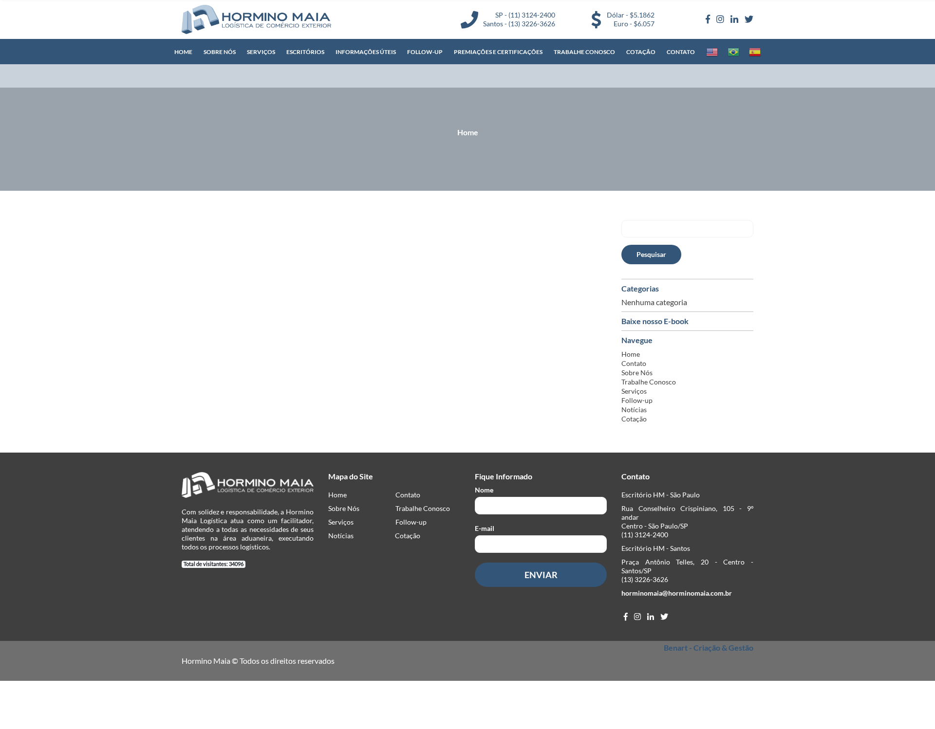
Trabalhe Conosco (584, 51)
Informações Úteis (366, 51)
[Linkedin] (734, 19)
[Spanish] (755, 52)
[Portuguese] (733, 52)
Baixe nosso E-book (655, 321)
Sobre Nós (220, 51)
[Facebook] (708, 19)
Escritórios (305, 51)
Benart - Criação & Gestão (708, 647)
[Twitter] (749, 19)
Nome (484, 490)
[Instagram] (720, 19)
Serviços (261, 51)
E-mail (484, 528)
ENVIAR (541, 574)
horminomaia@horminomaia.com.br (676, 593)
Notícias (634, 409)
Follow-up (425, 51)
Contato (681, 51)
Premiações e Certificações (498, 51)
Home (183, 51)
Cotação (640, 51)
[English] (712, 52)
